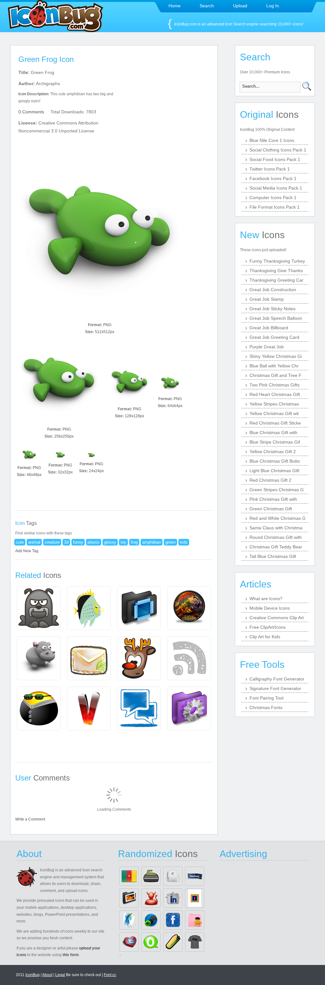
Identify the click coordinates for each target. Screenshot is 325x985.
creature (52, 542)
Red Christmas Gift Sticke (275, 422)
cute (20, 542)
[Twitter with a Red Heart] (129, 942)
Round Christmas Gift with (275, 537)
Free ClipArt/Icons (267, 627)
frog (134, 542)
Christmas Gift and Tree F (275, 375)
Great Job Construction (272, 289)
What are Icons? (265, 598)
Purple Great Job (266, 346)
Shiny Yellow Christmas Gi (275, 356)
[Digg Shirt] (194, 942)
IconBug (32, 975)
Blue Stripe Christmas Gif (274, 442)
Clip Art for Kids (264, 636)
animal (34, 542)
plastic (94, 542)
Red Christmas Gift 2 (270, 480)
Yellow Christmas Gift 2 (272, 451)
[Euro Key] (173, 876)
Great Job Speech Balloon (275, 318)
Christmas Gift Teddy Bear (275, 546)
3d (66, 542)
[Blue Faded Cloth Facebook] (194, 876)
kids (184, 542)
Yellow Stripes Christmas (274, 403)
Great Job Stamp (266, 299)
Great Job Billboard (268, 327)
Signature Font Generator (275, 688)
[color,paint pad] (194, 898)
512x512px (104, 332)
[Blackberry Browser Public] (151, 920)
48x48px (34, 474)
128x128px (134, 416)
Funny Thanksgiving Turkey (277, 261)
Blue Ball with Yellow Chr (274, 365)
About (47, 975)
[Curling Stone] (151, 876)
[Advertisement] (168, 108)
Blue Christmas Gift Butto (274, 461)
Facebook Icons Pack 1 (272, 178)
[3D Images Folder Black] (129, 898)
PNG (107, 325)
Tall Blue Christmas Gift (272, 556)
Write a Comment (30, 819)
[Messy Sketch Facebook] (173, 920)
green (170, 542)
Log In (272, 5)
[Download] (99, 239)
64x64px (175, 406)
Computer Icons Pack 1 (272, 197)
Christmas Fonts (265, 707)
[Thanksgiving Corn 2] (173, 942)
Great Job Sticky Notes (272, 308)
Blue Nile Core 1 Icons (271, 140)
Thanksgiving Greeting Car (276, 280)
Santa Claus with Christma (275, 527)
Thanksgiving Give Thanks (276, 270)
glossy (110, 542)
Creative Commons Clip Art (276, 617)
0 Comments (31, 111)
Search (207, 5)
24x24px (96, 471)
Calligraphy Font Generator (276, 678)
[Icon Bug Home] (55, 30)
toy (123, 542)
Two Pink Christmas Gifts (274, 384)
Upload (240, 5)
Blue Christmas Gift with (273, 432)
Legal (60, 975)
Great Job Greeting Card (274, 337)
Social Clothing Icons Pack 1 (277, 149)
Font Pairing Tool (266, 697)
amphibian (151, 542)
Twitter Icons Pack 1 (269, 168)
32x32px (65, 472)
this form (71, 955)
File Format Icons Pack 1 (274, 207)
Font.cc (110, 975)
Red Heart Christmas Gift (274, 394)
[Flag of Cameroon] (129, 876)
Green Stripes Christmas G (276, 489)
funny (78, 542)
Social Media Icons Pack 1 (275, 188)
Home (175, 5)
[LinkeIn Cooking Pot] (173, 898)
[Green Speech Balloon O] (151, 942)
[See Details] (38, 608)
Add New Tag (26, 551)
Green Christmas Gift (270, 508)
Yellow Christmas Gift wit (274, 413)
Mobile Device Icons (269, 608)
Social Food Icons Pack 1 (274, 159)
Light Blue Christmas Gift (274, 470)
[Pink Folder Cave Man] (194, 920)
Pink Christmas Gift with (273, 499)
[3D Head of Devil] (151, 898)
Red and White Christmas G (277, 518)
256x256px (64, 436)
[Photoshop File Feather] (129, 920)
